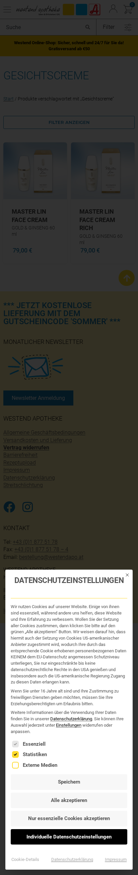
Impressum (116, 859)
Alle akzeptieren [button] (69, 800)
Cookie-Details (25, 859)
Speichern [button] (69, 782)
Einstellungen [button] (68, 725)
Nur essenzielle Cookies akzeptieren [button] (69, 818)
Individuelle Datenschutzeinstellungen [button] (69, 837)
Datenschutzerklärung (71, 718)
